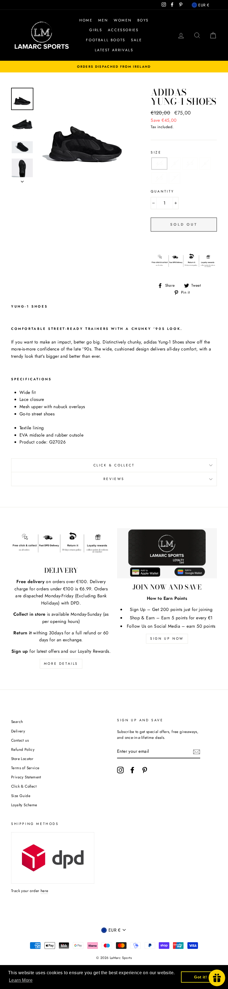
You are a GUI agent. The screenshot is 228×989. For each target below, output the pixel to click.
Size (156, 152)
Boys (143, 20)
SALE (136, 40)
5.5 (190, 163)
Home (85, 20)
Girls (95, 30)
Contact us (20, 740)
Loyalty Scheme (24, 805)
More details (61, 663)
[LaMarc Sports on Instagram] (120, 770)
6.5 (159, 178)
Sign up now (167, 638)
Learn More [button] (21, 980)
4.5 (159, 163)
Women (123, 20)
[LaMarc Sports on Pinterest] (144, 770)
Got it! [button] (200, 977)
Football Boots (105, 40)
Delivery (18, 731)
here (44, 890)
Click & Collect (114, 465)
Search (17, 721)
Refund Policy (22, 749)
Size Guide (20, 795)
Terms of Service (25, 768)
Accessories (123, 30)
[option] (114, 67)
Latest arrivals (114, 50)
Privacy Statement (26, 777)
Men (103, 20)
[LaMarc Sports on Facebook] (132, 770)
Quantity (162, 191)
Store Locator (22, 758)
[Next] (22, 180)
